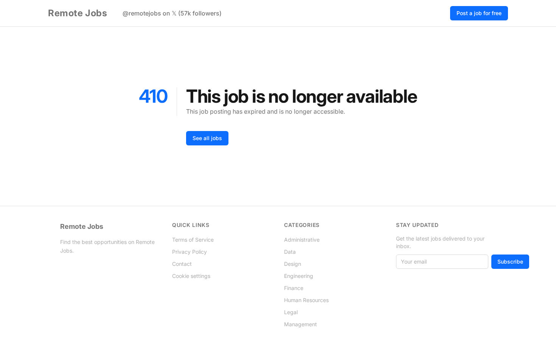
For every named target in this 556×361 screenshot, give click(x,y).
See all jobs (207, 138)
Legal (291, 312)
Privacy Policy (189, 251)
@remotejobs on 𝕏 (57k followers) (172, 13)
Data (290, 251)
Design (292, 264)
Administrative (302, 239)
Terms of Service (193, 239)
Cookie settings (191, 276)
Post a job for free (479, 13)
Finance (293, 288)
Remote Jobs (77, 13)
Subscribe (510, 261)
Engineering (298, 276)
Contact (182, 264)
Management (300, 324)
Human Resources (306, 300)
